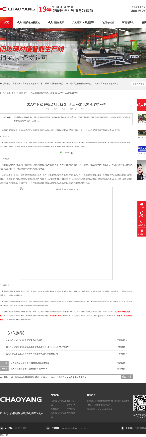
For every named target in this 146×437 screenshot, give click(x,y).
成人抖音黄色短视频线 (28, 22)
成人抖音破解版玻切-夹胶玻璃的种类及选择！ (31, 363)
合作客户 (71, 405)
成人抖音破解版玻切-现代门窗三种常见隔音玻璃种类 (54, 93)
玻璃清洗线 (128, 22)
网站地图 (71, 413)
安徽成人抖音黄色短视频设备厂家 (27, 83)
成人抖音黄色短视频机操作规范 (25, 377)
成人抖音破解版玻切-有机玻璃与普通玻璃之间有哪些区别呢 (32, 354)
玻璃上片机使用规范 (54, 83)
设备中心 (71, 401)
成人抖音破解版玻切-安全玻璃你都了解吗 (24, 340)
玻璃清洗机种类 (48, 377)
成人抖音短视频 (56, 22)
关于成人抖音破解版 (59, 403)
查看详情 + (122, 363)
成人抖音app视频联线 (83, 22)
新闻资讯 (71, 409)
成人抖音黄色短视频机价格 (106, 83)
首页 (6, 22)
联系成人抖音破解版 (59, 415)
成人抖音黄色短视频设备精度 (79, 83)
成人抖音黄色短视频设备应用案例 (71, 377)
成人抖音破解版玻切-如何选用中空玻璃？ (29, 369)
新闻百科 (23, 93)
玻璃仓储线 (108, 22)
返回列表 (126, 376)
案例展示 (55, 409)
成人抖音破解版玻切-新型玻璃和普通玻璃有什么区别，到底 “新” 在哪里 (37, 347)
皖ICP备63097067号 (103, 405)
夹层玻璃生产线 (56, 316)
